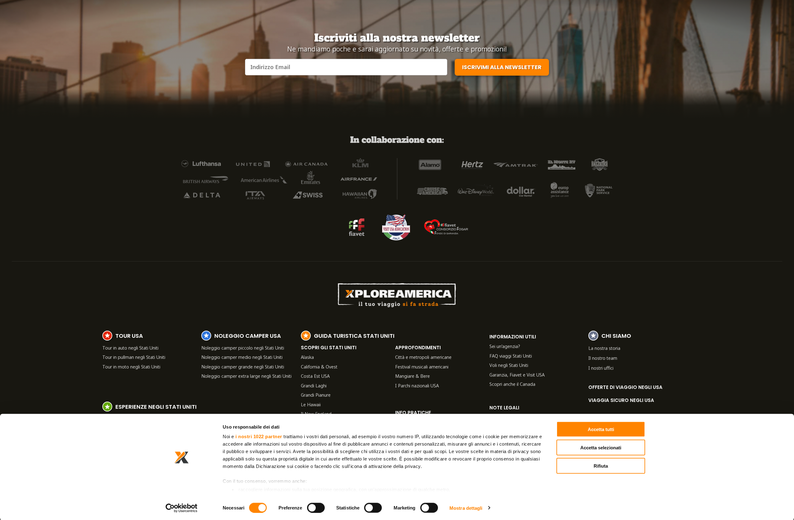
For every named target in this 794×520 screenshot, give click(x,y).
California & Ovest (319, 367)
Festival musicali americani (421, 367)
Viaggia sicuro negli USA (621, 400)
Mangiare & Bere (412, 376)
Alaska (307, 357)
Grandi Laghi (314, 385)
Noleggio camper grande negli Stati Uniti (242, 367)
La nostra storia (604, 348)
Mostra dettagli (466, 507)
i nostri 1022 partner (258, 436)
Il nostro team (602, 358)
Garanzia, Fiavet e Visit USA (517, 375)
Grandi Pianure (316, 395)
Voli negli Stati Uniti (508, 365)
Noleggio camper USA (247, 336)
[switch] (316, 508)
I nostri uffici (600, 368)
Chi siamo (616, 336)
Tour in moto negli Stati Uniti (131, 367)
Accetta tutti (601, 429)
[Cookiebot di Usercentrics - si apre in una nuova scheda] (181, 508)
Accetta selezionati (600, 447)
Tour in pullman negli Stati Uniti (133, 357)
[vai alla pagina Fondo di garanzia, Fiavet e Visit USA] (356, 227)
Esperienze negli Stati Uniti (156, 407)
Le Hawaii (311, 404)
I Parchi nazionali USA (417, 385)
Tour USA (129, 336)
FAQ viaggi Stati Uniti (510, 356)
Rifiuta (601, 465)
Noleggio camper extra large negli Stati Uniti (246, 376)
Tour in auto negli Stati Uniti (130, 348)
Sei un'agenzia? (504, 346)
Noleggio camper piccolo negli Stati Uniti (242, 348)
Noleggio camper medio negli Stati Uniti (242, 357)
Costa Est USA (315, 376)
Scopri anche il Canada (512, 384)
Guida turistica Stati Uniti (354, 336)
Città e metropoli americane (423, 357)
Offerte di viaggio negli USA (625, 387)
